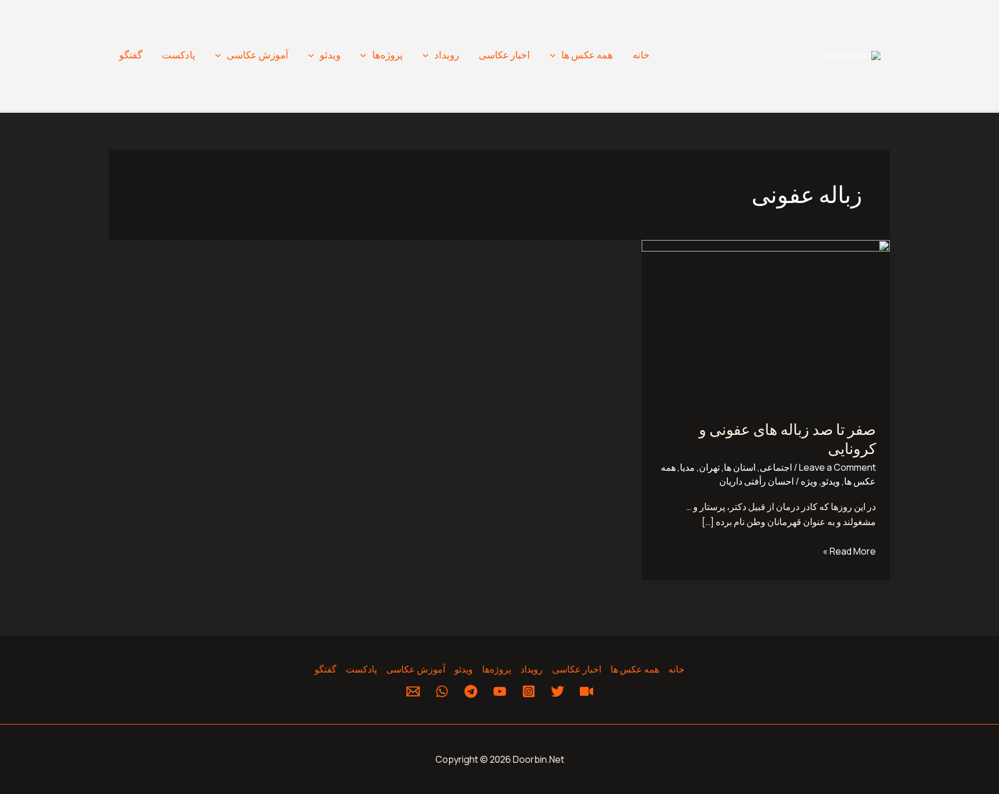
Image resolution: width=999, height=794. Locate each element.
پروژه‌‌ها (387, 54)
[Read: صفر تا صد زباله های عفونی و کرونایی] (766, 321)
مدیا (687, 467)
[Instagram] (528, 691)
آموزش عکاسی (257, 54)
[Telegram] (471, 691)
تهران (709, 467)
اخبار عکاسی (504, 54)
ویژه (809, 481)
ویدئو (330, 54)
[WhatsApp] (442, 691)
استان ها (740, 467)
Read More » (849, 550)
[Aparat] (586, 691)
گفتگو (130, 54)
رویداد (446, 54)
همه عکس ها (587, 54)
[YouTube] (499, 691)
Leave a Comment (837, 467)
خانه (641, 54)
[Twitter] (557, 691)
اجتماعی (776, 467)
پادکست (178, 54)
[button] (555, 55)
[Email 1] (413, 691)
